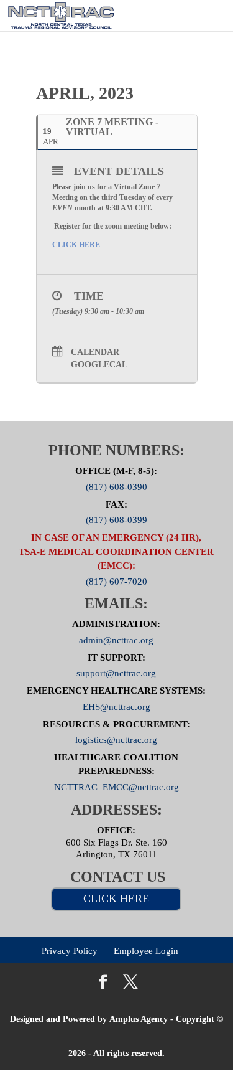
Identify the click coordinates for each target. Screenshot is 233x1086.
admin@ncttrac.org (116, 640)
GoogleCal (99, 364)
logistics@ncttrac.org (116, 740)
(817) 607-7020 (116, 581)
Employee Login (146, 950)
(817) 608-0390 (116, 487)
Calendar (95, 352)
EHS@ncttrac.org (116, 706)
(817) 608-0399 (116, 520)
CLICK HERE (116, 898)
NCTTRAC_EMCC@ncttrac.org (116, 787)
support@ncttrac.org (116, 673)
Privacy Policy (70, 950)
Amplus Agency (138, 1019)
